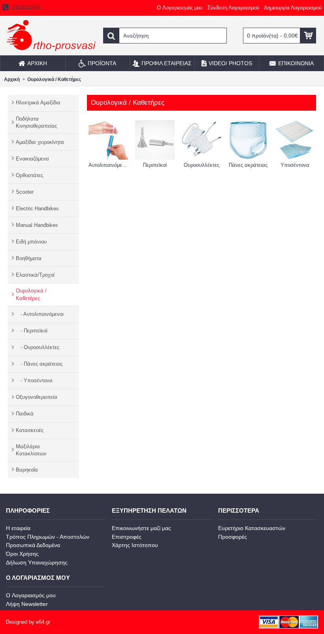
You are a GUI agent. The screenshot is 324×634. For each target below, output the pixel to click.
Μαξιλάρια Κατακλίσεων (31, 450)
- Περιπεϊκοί (31, 331)
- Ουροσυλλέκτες (37, 347)
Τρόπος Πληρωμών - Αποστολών (47, 537)
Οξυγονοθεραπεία (36, 397)
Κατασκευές (29, 430)
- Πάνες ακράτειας (39, 364)
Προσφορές (232, 537)
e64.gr (43, 622)
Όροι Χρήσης (22, 554)
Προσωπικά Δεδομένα (33, 545)
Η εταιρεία (18, 528)
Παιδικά (25, 414)
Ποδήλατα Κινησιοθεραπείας (36, 122)
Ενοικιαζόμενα (32, 159)
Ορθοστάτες (29, 175)
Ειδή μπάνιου (31, 242)
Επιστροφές (126, 537)
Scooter (25, 192)
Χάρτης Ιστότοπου (135, 545)
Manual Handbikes (37, 225)
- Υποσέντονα (34, 380)
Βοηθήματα (28, 258)
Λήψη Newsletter (27, 604)
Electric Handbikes (37, 208)
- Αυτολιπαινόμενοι (40, 314)
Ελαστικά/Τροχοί (35, 275)
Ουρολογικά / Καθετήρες (54, 79)
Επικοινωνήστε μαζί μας (141, 528)
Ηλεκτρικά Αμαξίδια (38, 103)
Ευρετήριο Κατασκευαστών (251, 528)
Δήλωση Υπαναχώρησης (37, 562)
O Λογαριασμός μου (31, 595)
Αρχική (12, 79)
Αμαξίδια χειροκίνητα (40, 142)
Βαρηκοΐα (27, 470)
